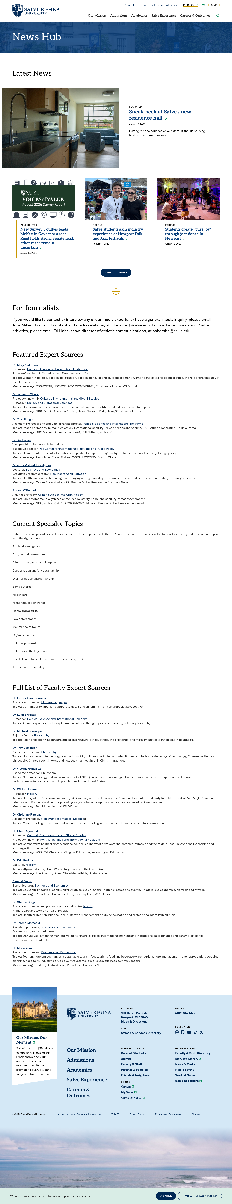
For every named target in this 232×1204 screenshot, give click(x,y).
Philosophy (41, 735)
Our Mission (97, 15)
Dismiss (166, 1195)
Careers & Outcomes (195, 15)
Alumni (126, 1058)
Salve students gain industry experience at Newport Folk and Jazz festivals (118, 234)
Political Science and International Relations (57, 369)
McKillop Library (186, 1058)
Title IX (115, 1114)
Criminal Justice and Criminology (60, 494)
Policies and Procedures (168, 1114)
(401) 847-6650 (185, 1013)
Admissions (118, 15)
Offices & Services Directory (141, 1033)
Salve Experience (163, 15)
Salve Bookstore (187, 1080)
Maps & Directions (134, 1021)
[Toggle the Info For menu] (195, 4)
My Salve (127, 1092)
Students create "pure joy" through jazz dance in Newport (188, 234)
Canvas (126, 1086)
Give (214, 5)
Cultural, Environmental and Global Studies (69, 398)
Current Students (133, 1053)
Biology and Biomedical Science (62, 819)
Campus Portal (131, 1097)
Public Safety (184, 1069)
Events (144, 4)
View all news (116, 272)
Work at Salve (185, 1075)
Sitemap (196, 1114)
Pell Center (157, 4)
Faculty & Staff (131, 1064)
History (32, 793)
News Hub (131, 4)
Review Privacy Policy (199, 1196)
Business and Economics (43, 469)
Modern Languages (54, 702)
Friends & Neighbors (135, 1075)
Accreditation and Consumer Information (79, 1114)
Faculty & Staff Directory (192, 1053)
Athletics (171, 4)
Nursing (88, 906)
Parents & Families (134, 1069)
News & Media (185, 1064)
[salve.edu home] (36, 11)
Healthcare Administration (68, 474)
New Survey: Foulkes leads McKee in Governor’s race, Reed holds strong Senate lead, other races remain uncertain (47, 239)
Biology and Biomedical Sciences (49, 403)
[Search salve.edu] (218, 16)
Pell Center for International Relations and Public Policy (76, 449)
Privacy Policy (136, 1114)
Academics (139, 15)
